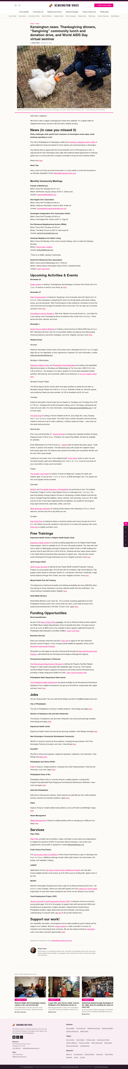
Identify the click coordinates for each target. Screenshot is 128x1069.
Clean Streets (22, 16)
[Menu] (16, 5)
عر (126, 536)
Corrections (99, 1054)
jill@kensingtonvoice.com (19, 1056)
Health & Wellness (47, 16)
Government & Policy (34, 16)
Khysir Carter (36, 43)
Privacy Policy (109, 1054)
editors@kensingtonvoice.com (62, 940)
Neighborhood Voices (54, 12)
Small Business (115, 16)
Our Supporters (78, 1054)
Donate (76, 1057)
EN (126, 524)
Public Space (91, 16)
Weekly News (104, 12)
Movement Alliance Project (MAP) (70, 1067)
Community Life (38, 12)
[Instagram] (17, 1037)
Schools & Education (103, 16)
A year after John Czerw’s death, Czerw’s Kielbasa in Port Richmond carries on (63, 1004)
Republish (69, 1057)
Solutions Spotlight (72, 12)
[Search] (19, 5)
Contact (82, 1057)
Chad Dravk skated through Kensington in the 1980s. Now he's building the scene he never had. (97, 1005)
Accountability (24, 12)
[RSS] (21, 1037)
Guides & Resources (89, 12)
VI (125, 545)
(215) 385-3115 (16, 1048)
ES (126, 528)
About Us (69, 1054)
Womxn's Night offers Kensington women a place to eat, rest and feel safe (30, 1004)
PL (126, 532)
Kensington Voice (28, 1067)
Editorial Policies (89, 1054)
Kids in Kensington (71, 16)
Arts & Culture (12, 16)
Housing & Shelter (59, 16)
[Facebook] (13, 1037)
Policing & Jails (82, 16)
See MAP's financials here (101, 1067)
